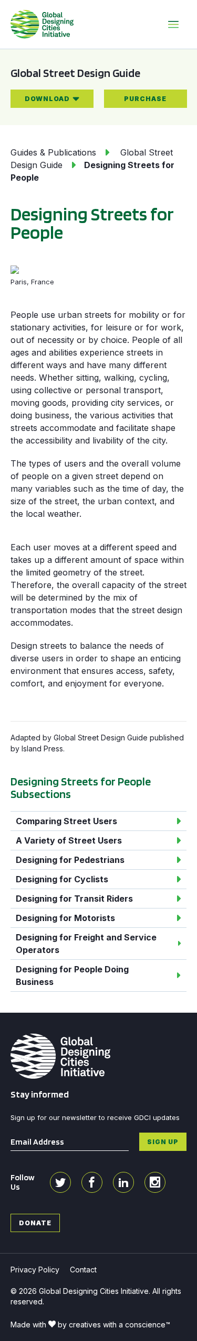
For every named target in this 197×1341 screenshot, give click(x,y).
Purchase (145, 99)
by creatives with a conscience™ (114, 1324)
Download (47, 99)
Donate (35, 1223)
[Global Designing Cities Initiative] (42, 24)
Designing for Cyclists (62, 879)
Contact (83, 1269)
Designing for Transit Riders (74, 898)
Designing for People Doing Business (72, 975)
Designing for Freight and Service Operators (86, 943)
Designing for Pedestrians (70, 860)
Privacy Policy (35, 1269)
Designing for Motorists (65, 918)
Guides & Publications (53, 152)
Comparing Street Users (66, 821)
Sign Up (163, 1142)
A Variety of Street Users (69, 840)
